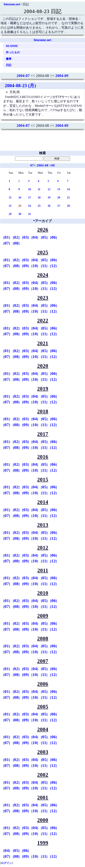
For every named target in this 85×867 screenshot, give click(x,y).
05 (44, 237)
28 (68, 205)
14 (68, 189)
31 (29, 214)
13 (58, 189)
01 (7, 237)
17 (29, 197)
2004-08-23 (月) (20, 85)
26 (49, 205)
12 (49, 189)
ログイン (6, 862)
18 (39, 197)
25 (39, 205)
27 (58, 205)
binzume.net (12, 4)
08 (16, 243)
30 (19, 214)
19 (49, 197)
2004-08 (42, 165)
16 (19, 197)
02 (16, 237)
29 (10, 214)
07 (32, 165)
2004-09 (61, 76)
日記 (8, 65)
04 (35, 237)
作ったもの (13, 52)
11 (39, 189)
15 (10, 197)
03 (25, 237)
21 (68, 197)
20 (58, 197)
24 (29, 205)
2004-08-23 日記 (42, 11)
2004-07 (23, 76)
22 (10, 205)
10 (29, 189)
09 (53, 165)
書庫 (8, 58)
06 (53, 237)
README (12, 46)
